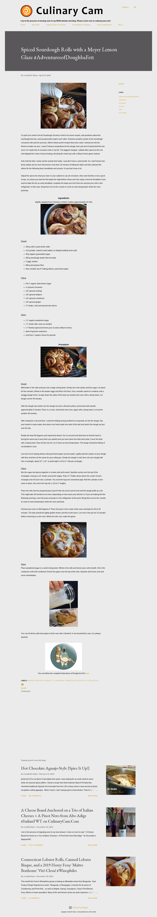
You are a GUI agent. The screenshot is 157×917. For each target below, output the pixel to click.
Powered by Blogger (80, 907)
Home (23, 25)
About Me (35, 25)
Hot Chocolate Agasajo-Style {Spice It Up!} (55, 768)
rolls (120, 109)
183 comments (34, 796)
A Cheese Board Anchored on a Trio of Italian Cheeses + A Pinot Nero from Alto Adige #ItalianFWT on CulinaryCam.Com (57, 815)
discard (121, 106)
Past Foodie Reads (104, 25)
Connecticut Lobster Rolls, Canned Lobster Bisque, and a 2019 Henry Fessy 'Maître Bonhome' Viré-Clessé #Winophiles (56, 865)
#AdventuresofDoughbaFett (129, 97)
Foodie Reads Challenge (81, 25)
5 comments (33, 898)
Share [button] (121, 84)
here (87, 673)
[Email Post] (22, 685)
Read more (92, 796)
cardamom (122, 100)
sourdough (122, 113)
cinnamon (122, 103)
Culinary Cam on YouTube (56, 25)
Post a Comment (36, 845)
